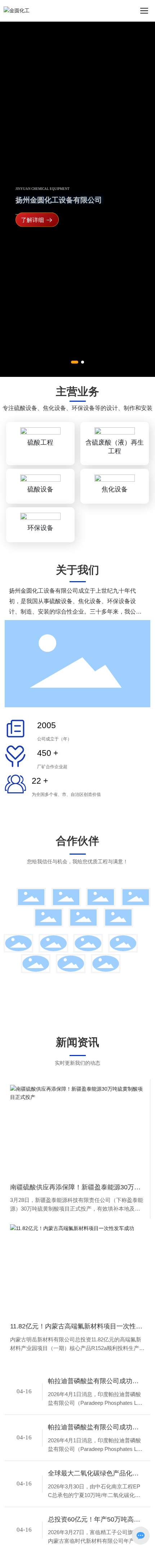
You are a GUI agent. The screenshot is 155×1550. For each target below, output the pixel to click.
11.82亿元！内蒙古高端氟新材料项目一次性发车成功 (76, 1361)
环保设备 (40, 561)
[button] (74, 394)
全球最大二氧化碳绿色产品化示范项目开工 (93, 1508)
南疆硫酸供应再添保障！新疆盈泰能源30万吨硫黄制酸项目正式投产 (75, 1221)
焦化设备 (115, 523)
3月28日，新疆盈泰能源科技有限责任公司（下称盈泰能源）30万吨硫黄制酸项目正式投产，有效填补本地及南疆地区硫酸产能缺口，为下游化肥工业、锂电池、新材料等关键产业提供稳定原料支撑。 (76, 1239)
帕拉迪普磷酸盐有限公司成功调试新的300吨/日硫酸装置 (93, 1415)
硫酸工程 (40, 476)
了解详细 (32, 238)
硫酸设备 (40, 523)
